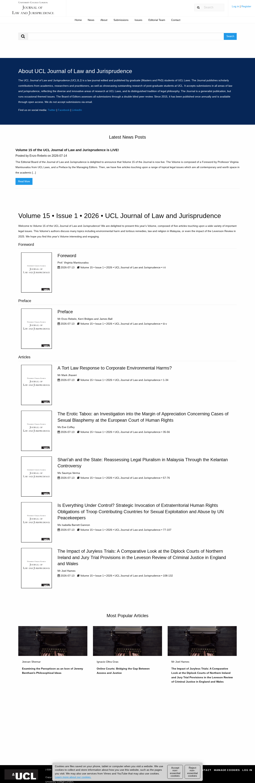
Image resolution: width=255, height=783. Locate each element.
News (91, 19)
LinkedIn (77, 109)
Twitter (52, 109)
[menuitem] (241, 8)
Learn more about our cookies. (73, 777)
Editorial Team (156, 19)
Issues (138, 19)
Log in (236, 6)
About (103, 19)
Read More (24, 181)
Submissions (120, 19)
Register (246, 6)
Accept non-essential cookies (175, 771)
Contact (175, 19)
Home (78, 19)
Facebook (64, 109)
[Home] (33, 10)
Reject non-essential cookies (192, 771)
